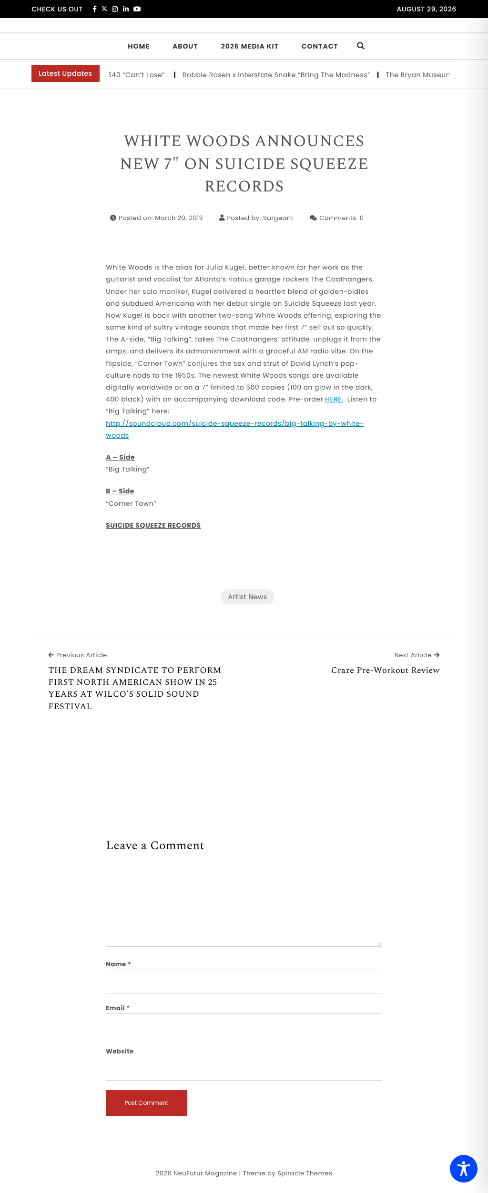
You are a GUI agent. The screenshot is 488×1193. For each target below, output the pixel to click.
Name (118, 964)
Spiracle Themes (304, 1173)
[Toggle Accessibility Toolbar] (463, 1168)
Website (119, 1051)
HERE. (334, 399)
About (185, 46)
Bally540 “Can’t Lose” (118, 75)
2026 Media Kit (250, 46)
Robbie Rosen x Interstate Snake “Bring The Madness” (266, 75)
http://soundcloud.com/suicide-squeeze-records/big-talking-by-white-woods (235, 429)
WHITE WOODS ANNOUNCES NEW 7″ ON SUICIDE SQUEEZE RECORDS (244, 164)
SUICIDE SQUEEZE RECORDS (153, 525)
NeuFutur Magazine (205, 1173)
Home (139, 46)
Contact (320, 46)
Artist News (247, 597)
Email (118, 1008)
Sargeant (278, 217)
